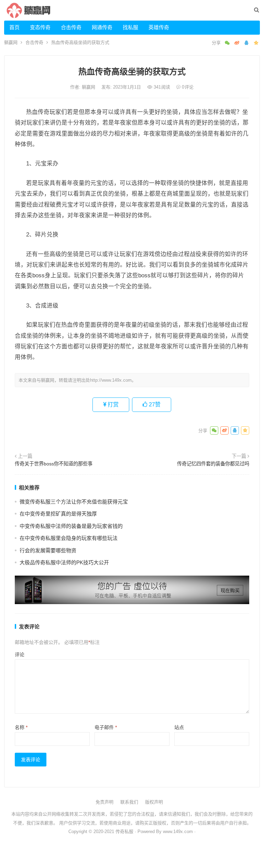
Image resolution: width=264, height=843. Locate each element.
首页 (14, 27)
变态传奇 (40, 27)
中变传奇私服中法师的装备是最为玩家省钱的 (71, 526)
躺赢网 (11, 42)
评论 (19, 654)
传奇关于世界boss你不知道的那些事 (53, 463)
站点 (179, 727)
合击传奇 (71, 27)
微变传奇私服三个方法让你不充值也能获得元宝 (74, 502)
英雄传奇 (158, 27)
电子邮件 (106, 727)
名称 (21, 727)
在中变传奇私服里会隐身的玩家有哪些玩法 (69, 538)
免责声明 (104, 802)
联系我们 (129, 802)
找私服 (130, 27)
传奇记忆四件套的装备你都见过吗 (213, 463)
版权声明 (154, 802)
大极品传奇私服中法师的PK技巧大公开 (64, 562)
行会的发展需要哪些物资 (48, 550)
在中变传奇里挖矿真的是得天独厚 (58, 514)
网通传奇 (102, 27)
